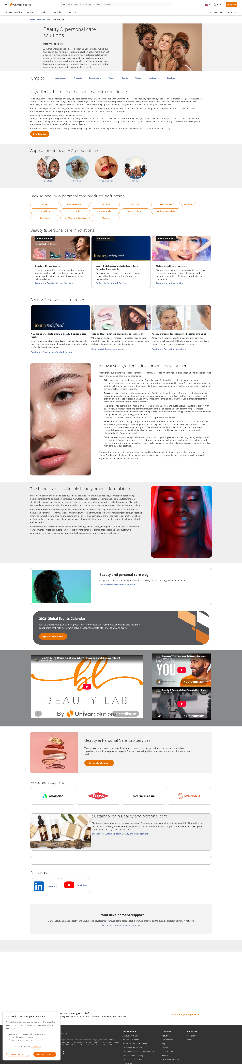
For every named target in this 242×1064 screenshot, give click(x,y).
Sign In (233, 4)
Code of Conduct (169, 1051)
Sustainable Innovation (132, 1047)
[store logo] (20, 4)
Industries (41, 19)
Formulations (95, 78)
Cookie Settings (17, 1054)
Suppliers (72, 12)
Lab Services (154, 78)
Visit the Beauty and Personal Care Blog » (117, 584)
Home (32, 19)
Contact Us (191, 1035)
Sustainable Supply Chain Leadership (138, 1051)
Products (78, 78)
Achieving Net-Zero (131, 1035)
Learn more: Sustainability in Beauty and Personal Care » (121, 833)
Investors (166, 1055)
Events (125, 78)
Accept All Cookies (44, 1054)
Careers (165, 1047)
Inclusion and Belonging (133, 1055)
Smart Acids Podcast (170, 1059)
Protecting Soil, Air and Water (135, 1043)
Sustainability (167, 1039)
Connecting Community (132, 1059)
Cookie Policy (36, 1046)
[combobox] (117, 4)
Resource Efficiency (131, 1039)
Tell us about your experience (184, 1014)
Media (189, 1039)
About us (165, 1035)
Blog (163, 1043)
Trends (111, 78)
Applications (60, 78)
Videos (138, 78)
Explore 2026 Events (53, 636)
